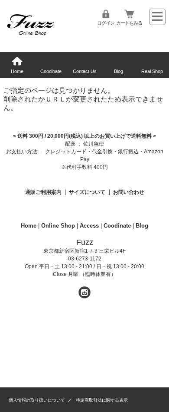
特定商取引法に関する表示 (102, 400)
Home (17, 71)
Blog (118, 71)
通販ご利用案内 (43, 192)
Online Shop (58, 225)
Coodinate (51, 71)
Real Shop (152, 71)
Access (89, 225)
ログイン (105, 22)
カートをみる (129, 22)
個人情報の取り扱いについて (37, 400)
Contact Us (85, 71)
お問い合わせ (128, 192)
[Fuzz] (30, 37)
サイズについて (87, 192)
